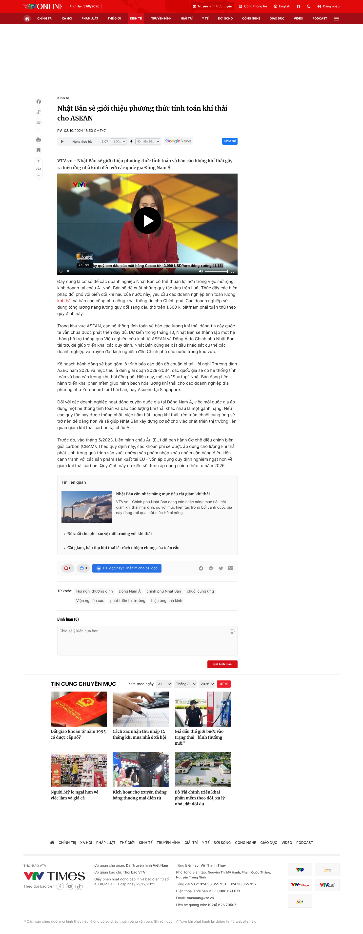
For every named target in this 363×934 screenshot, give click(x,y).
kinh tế (136, 18)
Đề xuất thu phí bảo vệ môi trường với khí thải (109, 534)
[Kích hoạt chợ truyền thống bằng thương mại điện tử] (141, 769)
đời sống (225, 18)
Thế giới (114, 18)
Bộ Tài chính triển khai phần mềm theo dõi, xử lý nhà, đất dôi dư (200, 798)
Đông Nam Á (130, 591)
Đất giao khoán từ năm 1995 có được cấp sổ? (78, 734)
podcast (320, 18)
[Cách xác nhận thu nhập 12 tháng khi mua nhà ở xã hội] (141, 709)
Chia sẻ (230, 141)
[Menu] (337, 19)
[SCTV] (300, 901)
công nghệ (251, 18)
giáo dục (277, 18)
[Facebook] (38, 102)
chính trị (44, 18)
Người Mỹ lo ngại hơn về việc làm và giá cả (74, 795)
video (298, 18)
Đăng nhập (331, 6)
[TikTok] (79, 886)
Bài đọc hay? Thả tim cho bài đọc (130, 568)
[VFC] (300, 869)
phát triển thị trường (127, 600)
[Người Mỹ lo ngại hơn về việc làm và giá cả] (79, 769)
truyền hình (161, 18)
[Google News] (178, 141)
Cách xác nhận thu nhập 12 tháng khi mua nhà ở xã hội (139, 734)
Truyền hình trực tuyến (214, 6)
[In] (38, 140)
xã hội (67, 18)
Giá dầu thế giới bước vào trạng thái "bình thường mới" (199, 737)
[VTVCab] (327, 885)
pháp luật (89, 18)
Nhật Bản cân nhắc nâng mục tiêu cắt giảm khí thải (163, 494)
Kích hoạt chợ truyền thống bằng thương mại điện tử (139, 795)
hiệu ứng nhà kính (166, 600)
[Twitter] (221, 568)
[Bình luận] (38, 122)
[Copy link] (38, 112)
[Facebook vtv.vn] (300, 6)
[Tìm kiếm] (310, 6)
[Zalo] (211, 568)
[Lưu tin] (38, 150)
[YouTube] (69, 886)
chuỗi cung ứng (200, 591)
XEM (224, 684)
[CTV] (300, 885)
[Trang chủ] (27, 18)
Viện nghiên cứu (90, 600)
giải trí (187, 18)
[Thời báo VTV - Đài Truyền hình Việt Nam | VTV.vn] (42, 6)
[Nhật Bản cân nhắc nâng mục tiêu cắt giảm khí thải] (86, 507)
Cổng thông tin (255, 6)
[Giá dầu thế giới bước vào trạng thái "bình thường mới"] (203, 709)
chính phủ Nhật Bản (164, 591)
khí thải (64, 300)
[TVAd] (327, 869)
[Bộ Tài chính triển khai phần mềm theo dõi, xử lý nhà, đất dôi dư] (203, 769)
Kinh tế (63, 98)
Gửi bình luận (222, 664)
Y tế (205, 18)
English (284, 6)
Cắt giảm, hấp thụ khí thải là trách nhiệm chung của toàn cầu (123, 548)
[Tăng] (38, 160)
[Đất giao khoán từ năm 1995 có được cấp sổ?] (79, 709)
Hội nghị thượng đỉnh (94, 591)
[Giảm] (38, 175)
